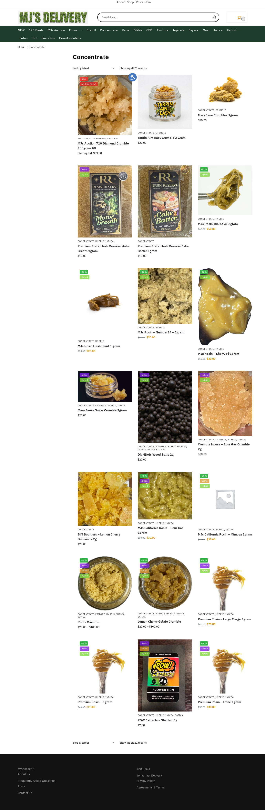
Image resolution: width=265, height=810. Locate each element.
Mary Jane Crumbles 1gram (218, 115)
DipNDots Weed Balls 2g (156, 454)
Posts (21, 786)
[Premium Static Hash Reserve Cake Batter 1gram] (165, 201)
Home (21, 47)
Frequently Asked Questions (36, 781)
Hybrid (99, 241)
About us (24, 774)
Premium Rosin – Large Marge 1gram (224, 619)
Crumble (112, 138)
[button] (236, 17)
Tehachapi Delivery (149, 775)
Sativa (229, 529)
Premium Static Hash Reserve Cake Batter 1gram (163, 248)
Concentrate (97, 138)
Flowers (161, 446)
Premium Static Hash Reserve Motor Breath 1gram (104, 248)
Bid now (105, 161)
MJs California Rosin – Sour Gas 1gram (160, 530)
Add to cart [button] (105, 264)
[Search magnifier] (214, 17)
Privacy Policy (146, 781)
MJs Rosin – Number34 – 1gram (161, 332)
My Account (26, 769)
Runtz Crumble (88, 622)
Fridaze (100, 614)
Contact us (25, 793)
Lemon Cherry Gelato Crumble (159, 621)
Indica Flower (156, 449)
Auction (83, 138)
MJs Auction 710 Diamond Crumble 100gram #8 (103, 145)
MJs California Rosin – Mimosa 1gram (225, 534)
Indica (110, 241)
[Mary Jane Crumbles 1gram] (225, 91)
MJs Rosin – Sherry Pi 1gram (218, 354)
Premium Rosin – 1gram (95, 702)
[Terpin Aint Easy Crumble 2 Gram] (165, 102)
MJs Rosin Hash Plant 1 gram (99, 346)
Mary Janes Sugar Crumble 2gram (102, 410)
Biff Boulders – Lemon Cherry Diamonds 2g (99, 536)
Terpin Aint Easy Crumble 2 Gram (162, 138)
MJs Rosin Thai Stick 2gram (218, 224)
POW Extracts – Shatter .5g (157, 720)
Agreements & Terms (150, 787)
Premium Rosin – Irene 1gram (219, 702)
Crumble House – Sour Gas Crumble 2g (224, 446)
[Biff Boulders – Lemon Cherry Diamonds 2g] (105, 499)
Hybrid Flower (177, 446)
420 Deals (143, 769)
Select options (165, 151)
